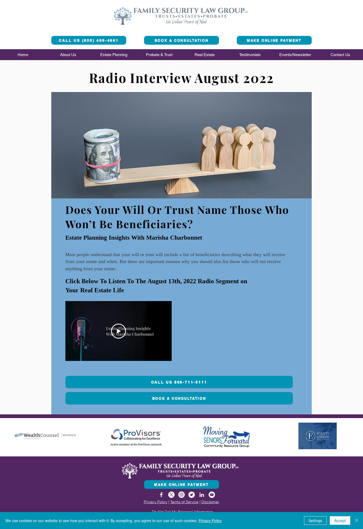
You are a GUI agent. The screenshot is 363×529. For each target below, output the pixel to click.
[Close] (356, 520)
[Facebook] (161, 494)
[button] (68, 54)
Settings (315, 520)
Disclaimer (210, 501)
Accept (340, 520)
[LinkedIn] (202, 494)
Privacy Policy (155, 501)
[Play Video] (118, 331)
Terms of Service (184, 501)
